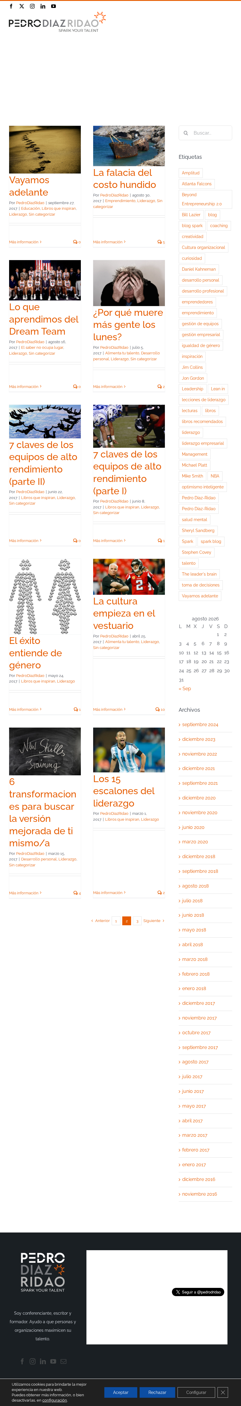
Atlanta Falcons (197, 183)
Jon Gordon (193, 378)
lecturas (190, 410)
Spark (187, 541)
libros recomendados (202, 421)
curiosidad (192, 258)
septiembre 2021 (200, 783)
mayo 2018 (194, 930)
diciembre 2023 (198, 739)
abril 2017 (192, 1121)
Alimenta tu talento (122, 353)
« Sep (185, 688)
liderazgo (191, 432)
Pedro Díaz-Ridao (198, 497)
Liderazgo (18, 214)
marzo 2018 (194, 959)
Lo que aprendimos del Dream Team (43, 319)
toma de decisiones (201, 584)
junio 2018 (193, 915)
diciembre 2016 (198, 1179)
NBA (215, 475)
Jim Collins (192, 367)
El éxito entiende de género (35, 652)
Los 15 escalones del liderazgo (123, 791)
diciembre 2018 (198, 856)
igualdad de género (201, 345)
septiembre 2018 (200, 871)
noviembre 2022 (199, 754)
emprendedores (197, 301)
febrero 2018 (196, 974)
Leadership (192, 388)
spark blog (211, 541)
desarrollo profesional (203, 290)
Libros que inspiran (59, 208)
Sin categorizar (42, 214)
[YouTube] (53, 1361)
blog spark (192, 225)
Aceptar (120, 1392)
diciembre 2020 (199, 798)
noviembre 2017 (199, 1018)
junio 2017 (193, 1091)
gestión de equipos (200, 323)
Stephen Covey (196, 552)
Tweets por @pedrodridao (198, 1268)
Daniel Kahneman (199, 269)
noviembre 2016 (199, 1194)
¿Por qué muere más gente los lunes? (128, 324)
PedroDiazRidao (30, 203)
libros (210, 410)
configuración (54, 1400)
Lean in (218, 388)
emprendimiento (198, 312)
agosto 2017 (195, 1062)
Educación (30, 208)
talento (188, 563)
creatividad (192, 236)
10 (162, 709)
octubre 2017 (196, 1032)
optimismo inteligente (203, 486)
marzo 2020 (195, 842)
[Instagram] (33, 1361)
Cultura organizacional (203, 247)
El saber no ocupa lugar (42, 347)
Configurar (196, 1392)
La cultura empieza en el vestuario (124, 613)
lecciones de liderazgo (203, 399)
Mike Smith (192, 475)
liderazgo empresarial (203, 443)
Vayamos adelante (200, 595)
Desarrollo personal (39, 859)
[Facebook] (22, 1361)
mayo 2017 (194, 1106)
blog (212, 214)
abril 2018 (192, 944)
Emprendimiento (120, 201)
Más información (24, 242)
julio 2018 (192, 900)
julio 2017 (192, 1076)
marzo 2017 (194, 1135)
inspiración (192, 356)
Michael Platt (194, 464)
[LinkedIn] (43, 1361)
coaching (219, 225)
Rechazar (157, 1392)
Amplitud (191, 172)
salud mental (194, 519)
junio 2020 (193, 827)
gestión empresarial (201, 334)
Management (194, 454)
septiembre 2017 (200, 1047)
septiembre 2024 (200, 724)
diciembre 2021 (198, 768)
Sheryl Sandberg (198, 530)
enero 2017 (194, 1164)
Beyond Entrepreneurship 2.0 (202, 199)
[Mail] (63, 1361)
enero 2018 (194, 988)
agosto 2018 (195, 886)
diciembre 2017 (198, 1003)
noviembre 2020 (199, 812)
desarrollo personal (200, 279)
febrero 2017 (196, 1150)
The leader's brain (199, 573)
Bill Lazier (191, 214)
